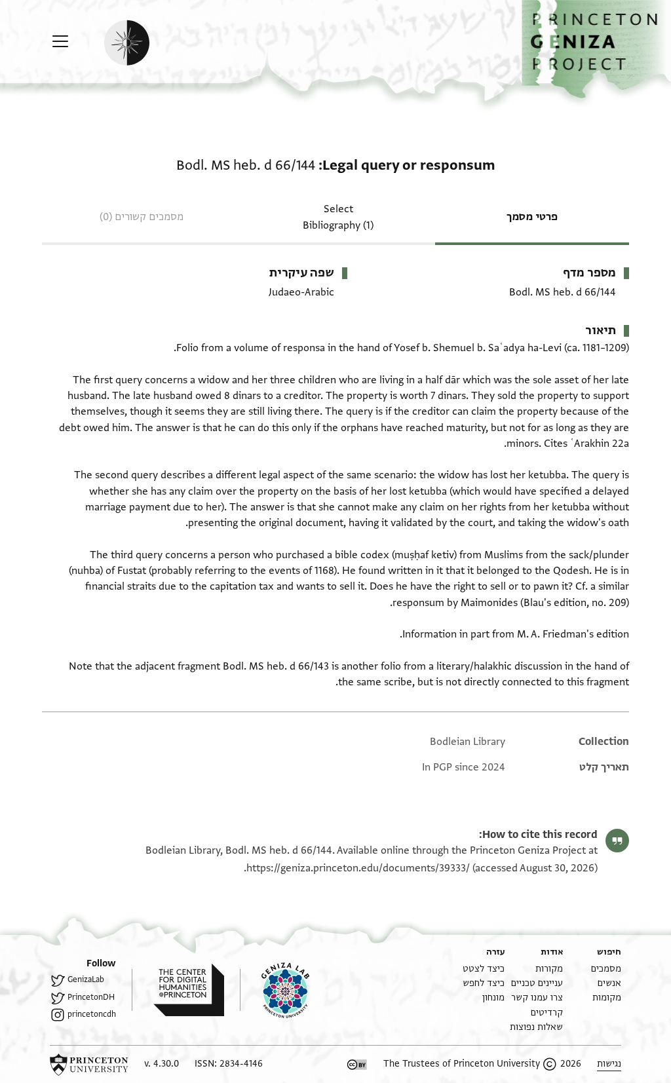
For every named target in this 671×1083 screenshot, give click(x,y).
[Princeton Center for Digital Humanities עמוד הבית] (178, 989)
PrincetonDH (91, 997)
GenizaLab (85, 979)
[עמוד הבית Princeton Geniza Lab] (274, 989)
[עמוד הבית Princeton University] (89, 1065)
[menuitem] (606, 968)
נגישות (609, 1063)
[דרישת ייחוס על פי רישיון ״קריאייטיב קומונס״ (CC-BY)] (357, 1064)
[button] (596, 49)
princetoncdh (91, 1014)
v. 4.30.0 (161, 1063)
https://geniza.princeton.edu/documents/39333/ (358, 868)
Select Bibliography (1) (338, 217)
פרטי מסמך (532, 216)
